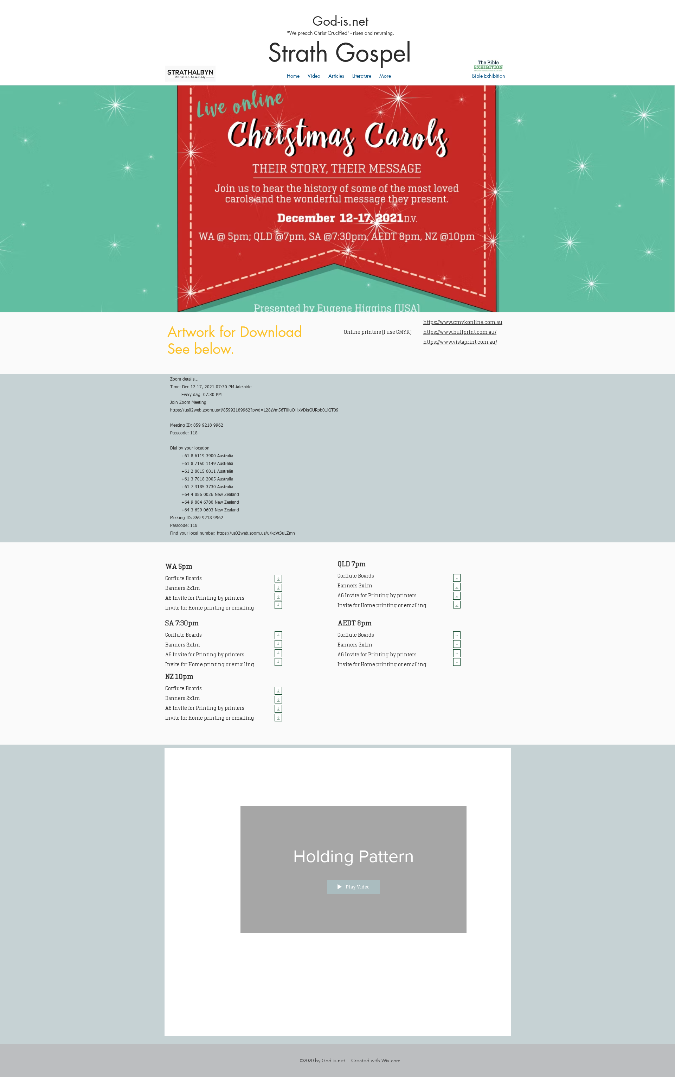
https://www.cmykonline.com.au (462, 322)
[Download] (278, 578)
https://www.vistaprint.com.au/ (460, 341)
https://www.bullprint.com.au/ (459, 332)
